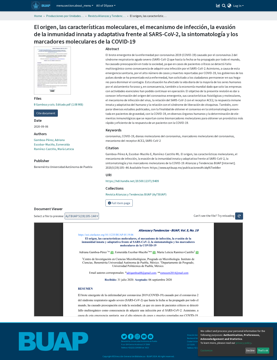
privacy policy (243, 343)
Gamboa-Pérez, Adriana (49, 140)
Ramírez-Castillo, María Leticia (54, 149)
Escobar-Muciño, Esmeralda (52, 144)
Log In (237, 6)
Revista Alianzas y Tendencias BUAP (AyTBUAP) (107, 16)
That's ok (263, 350)
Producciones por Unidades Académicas (65, 16)
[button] (229, 5)
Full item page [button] (120, 203)
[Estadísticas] (218, 5)
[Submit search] (223, 5)
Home (38, 16)
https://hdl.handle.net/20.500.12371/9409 (132, 181)
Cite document (45, 113)
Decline (250, 350)
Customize (206, 350)
